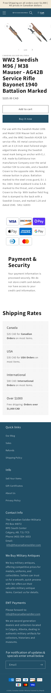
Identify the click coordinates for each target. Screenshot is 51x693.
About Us (10, 493)
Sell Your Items (14, 478)
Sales (8, 443)
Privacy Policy (13, 500)
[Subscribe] (41, 665)
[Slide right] (32, 50)
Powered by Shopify (37, 690)
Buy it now (25, 118)
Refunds (10, 450)
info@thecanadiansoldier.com (23, 545)
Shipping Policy (14, 457)
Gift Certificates (14, 485)
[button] (4, 12)
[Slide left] (19, 50)
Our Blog (10, 435)
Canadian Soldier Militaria (21, 690)
